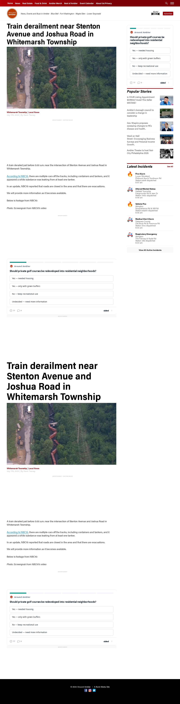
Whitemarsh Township (17, 112)
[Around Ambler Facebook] (85, 690)
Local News (34, 112)
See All (170, 166)
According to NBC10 (17, 176)
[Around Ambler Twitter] (94, 690)
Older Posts (61, 670)
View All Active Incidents (150, 250)
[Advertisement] (62, 141)
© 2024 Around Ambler (80, 686)
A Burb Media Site (102, 686)
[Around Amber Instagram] (90, 690)
